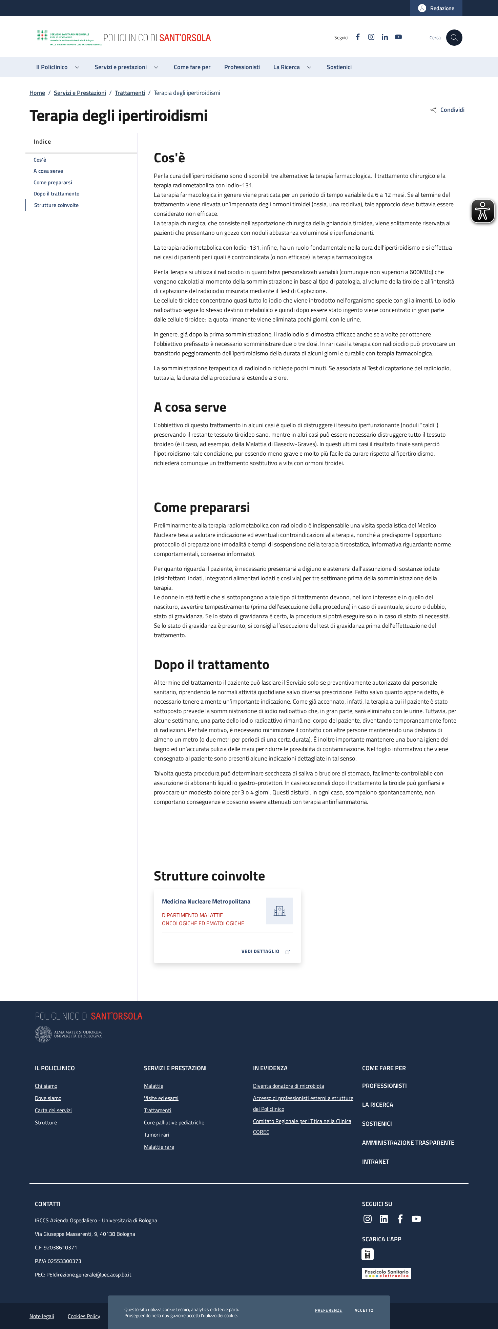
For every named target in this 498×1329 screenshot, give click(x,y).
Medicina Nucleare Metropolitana (206, 901)
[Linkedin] (383, 1218)
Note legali (41, 1316)
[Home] (185, 37)
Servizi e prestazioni (175, 1068)
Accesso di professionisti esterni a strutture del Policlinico (303, 1103)
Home (37, 92)
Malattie (153, 1086)
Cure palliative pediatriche (174, 1122)
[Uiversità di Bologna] (249, 1034)
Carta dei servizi (53, 1110)
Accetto (364, 1310)
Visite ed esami (161, 1098)
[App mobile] (367, 1253)
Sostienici (377, 1123)
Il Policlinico (55, 1068)
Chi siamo (46, 1086)
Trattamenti (130, 92)
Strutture (46, 1122)
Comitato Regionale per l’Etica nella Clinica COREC (302, 1126)
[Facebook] (400, 1218)
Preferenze (329, 1310)
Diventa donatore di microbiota (288, 1086)
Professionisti (384, 1085)
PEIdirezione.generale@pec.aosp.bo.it (88, 1274)
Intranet (375, 1161)
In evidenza (270, 1068)
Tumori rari (156, 1134)
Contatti (48, 1203)
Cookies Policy (84, 1316)
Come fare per (384, 1068)
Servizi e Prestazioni (80, 92)
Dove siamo (48, 1098)
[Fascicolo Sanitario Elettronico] (386, 1273)
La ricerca (377, 1104)
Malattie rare (159, 1147)
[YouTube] (416, 1218)
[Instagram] (367, 1218)
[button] (436, 8)
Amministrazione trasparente (408, 1142)
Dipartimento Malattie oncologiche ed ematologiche (203, 919)
